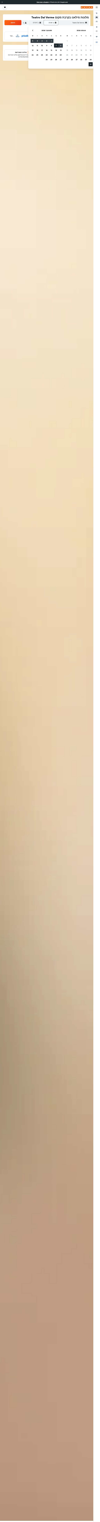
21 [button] (72, 55)
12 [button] (81, 50)
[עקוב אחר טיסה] (96, 31)
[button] (2, 2)
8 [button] (67, 46)
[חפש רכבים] (96, 21)
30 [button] (47, 60)
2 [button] (46, 41)
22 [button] (67, 55)
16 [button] (46, 50)
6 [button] (76, 46)
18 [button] (86, 55)
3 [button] (90, 46)
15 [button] (67, 50)
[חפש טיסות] (96, 13)
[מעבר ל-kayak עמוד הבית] (87, 7)
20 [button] (77, 55)
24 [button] (91, 60)
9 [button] (46, 46)
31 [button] (90, 64)
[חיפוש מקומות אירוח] (96, 17)
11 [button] (86, 50)
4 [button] (37, 41)
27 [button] (76, 60)
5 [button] (81, 46)
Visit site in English (43, 2)
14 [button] (72, 50)
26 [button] (81, 60)
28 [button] (72, 60)
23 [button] (47, 55)
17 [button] (90, 55)
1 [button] (51, 41)
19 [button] (81, 55)
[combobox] (72, 22)
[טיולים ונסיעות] (96, 37)
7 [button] (71, 46)
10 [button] (91, 50)
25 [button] (86, 60)
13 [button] (76, 50)
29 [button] (67, 60)
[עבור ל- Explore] (96, 27)
